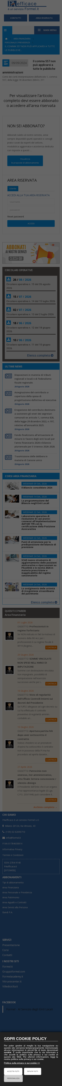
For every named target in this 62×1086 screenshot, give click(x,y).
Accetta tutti (13, 1071)
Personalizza (13, 1078)
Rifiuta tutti (32, 1071)
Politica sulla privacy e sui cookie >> (22, 1063)
